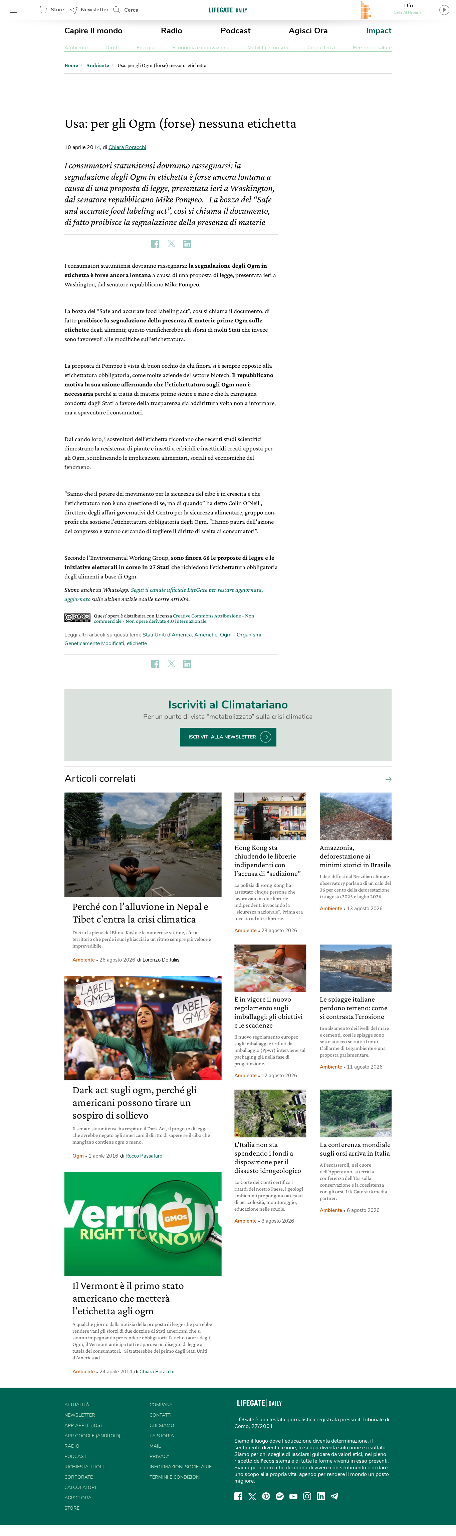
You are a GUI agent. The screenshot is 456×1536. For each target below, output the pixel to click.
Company (161, 1405)
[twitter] (252, 1496)
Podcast (236, 30)
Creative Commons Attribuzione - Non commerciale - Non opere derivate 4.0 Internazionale (174, 618)
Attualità (76, 1405)
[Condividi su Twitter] (171, 244)
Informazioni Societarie (181, 1467)
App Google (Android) (92, 1436)
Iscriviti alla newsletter (222, 737)
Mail (155, 1446)
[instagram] (307, 1496)
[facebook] (238, 1496)
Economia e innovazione (200, 47)
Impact (379, 30)
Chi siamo (162, 1425)
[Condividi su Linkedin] (187, 244)
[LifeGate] (228, 9)
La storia (162, 1436)
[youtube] (293, 1496)
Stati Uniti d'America (167, 634)
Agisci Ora (308, 30)
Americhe (205, 634)
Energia (145, 47)
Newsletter (94, 9)
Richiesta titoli (84, 1467)
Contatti (161, 1415)
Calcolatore (80, 1487)
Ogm (78, 1156)
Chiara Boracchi (127, 147)
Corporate (78, 1477)
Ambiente (75, 47)
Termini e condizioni (175, 1477)
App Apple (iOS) (83, 1425)
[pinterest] (266, 1496)
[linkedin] (321, 1496)
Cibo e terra (321, 47)
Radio (171, 30)
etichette (137, 643)
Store (57, 9)
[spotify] (280, 1496)
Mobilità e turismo (268, 47)
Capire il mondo (93, 30)
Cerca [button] (131, 10)
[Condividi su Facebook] (155, 244)
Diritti (112, 47)
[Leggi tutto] (387, 779)
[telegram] (334, 1496)
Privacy (159, 1456)
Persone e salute (372, 47)
